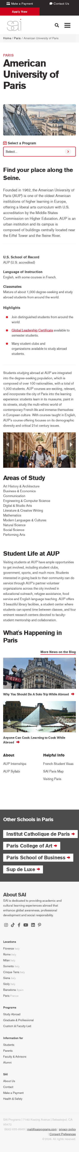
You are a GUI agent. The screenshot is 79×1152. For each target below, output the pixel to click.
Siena (6, 978)
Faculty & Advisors (14, 1056)
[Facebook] (19, 925)
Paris (17, 38)
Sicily (6, 984)
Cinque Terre (11, 972)
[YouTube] (25, 925)
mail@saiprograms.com (42, 1129)
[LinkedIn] (33, 925)
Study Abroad (11, 1014)
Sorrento (8, 966)
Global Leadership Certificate (32, 330)
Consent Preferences (63, 1134)
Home (7, 38)
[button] (8, 450)
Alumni (7, 1062)
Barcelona (9, 990)
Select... (11, 152)
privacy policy (67, 1129)
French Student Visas (58, 764)
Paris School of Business (35, 858)
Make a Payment (13, 1093)
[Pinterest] (39, 925)
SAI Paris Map (53, 771)
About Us (9, 1081)
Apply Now (20, 11)
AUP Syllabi (11, 771)
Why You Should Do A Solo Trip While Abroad (36, 694)
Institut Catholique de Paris (38, 834)
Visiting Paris (52, 779)
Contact (8, 1087)
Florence (8, 948)
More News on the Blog (58, 652)
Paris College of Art (29, 846)
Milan (6, 960)
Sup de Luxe (20, 869)
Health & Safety (12, 1099)
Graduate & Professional (18, 1020)
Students (8, 1045)
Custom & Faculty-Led (17, 1026)
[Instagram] (6, 925)
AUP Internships (14, 764)
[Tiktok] (13, 925)
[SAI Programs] (14, 25)
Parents (8, 1051)
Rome (7, 954)
